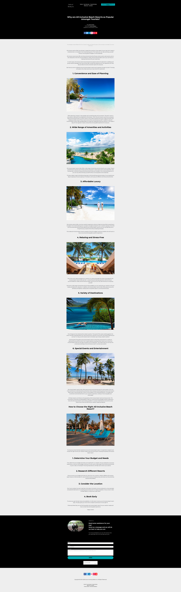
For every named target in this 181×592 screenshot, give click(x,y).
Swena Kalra (91, 24)
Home (81, 4)
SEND (90, 557)
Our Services (86, 4)
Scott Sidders (93, 26)
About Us (86, 5)
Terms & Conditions (93, 586)
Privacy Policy (86, 586)
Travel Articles (93, 4)
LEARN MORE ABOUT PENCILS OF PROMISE (108, 4)
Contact (91, 5)
